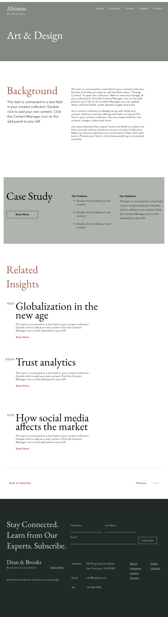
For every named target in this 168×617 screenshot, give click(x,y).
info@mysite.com (96, 577)
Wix (57, 580)
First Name (76, 525)
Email (74, 537)
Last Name (110, 525)
